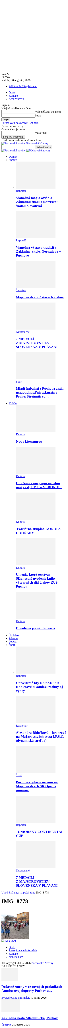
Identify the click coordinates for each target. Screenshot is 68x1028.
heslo (38, 115)
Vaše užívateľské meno (48, 111)
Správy (13, 159)
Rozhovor (21, 725)
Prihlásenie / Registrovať (23, 86)
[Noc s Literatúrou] (35, 431)
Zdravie (13, 638)
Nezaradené (23, 331)
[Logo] (13, 150)
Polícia (13, 641)
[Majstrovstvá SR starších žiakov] (35, 286)
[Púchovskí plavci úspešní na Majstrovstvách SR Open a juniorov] (35, 771)
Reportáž (21, 190)
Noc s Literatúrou (29, 441)
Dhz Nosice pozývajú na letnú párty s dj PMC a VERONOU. (39, 485)
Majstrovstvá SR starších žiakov (40, 297)
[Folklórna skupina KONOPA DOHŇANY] (35, 518)
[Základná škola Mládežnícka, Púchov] (10, 1010)
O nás (12, 92)
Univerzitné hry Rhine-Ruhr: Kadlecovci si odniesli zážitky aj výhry (39, 687)
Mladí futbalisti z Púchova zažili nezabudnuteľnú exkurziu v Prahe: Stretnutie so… (39, 392)
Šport (19, 381)
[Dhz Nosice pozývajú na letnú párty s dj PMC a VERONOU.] (35, 473)
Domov (13, 156)
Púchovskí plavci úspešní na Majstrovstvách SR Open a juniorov (37, 786)
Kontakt (13, 95)
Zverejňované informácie (23, 950)
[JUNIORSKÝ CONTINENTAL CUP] (35, 821)
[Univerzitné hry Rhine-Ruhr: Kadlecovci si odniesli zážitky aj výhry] (35, 672)
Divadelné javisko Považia (35, 628)
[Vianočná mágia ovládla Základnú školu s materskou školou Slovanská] (35, 187)
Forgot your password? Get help (19, 122)
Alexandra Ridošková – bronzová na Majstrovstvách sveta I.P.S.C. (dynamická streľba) (41, 736)
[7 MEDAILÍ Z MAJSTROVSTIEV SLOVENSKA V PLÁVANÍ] (35, 328)
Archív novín (16, 98)
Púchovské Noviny (42, 963)
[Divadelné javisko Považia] (35, 617)
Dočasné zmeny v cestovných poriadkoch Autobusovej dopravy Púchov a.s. (31, 988)
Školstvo (21, 290)
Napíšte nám (16, 956)
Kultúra (13, 403)
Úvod (4, 892)
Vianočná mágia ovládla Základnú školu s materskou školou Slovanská (37, 202)
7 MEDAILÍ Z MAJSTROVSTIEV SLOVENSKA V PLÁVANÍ (36, 343)
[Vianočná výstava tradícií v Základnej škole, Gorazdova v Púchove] (35, 237)
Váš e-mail (41, 132)
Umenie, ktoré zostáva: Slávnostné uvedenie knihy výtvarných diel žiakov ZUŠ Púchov (37, 580)
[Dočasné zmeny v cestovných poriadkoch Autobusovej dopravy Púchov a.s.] (9, 979)
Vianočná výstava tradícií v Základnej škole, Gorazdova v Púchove (38, 251)
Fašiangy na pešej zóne (22, 892)
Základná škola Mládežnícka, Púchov (29, 1018)
